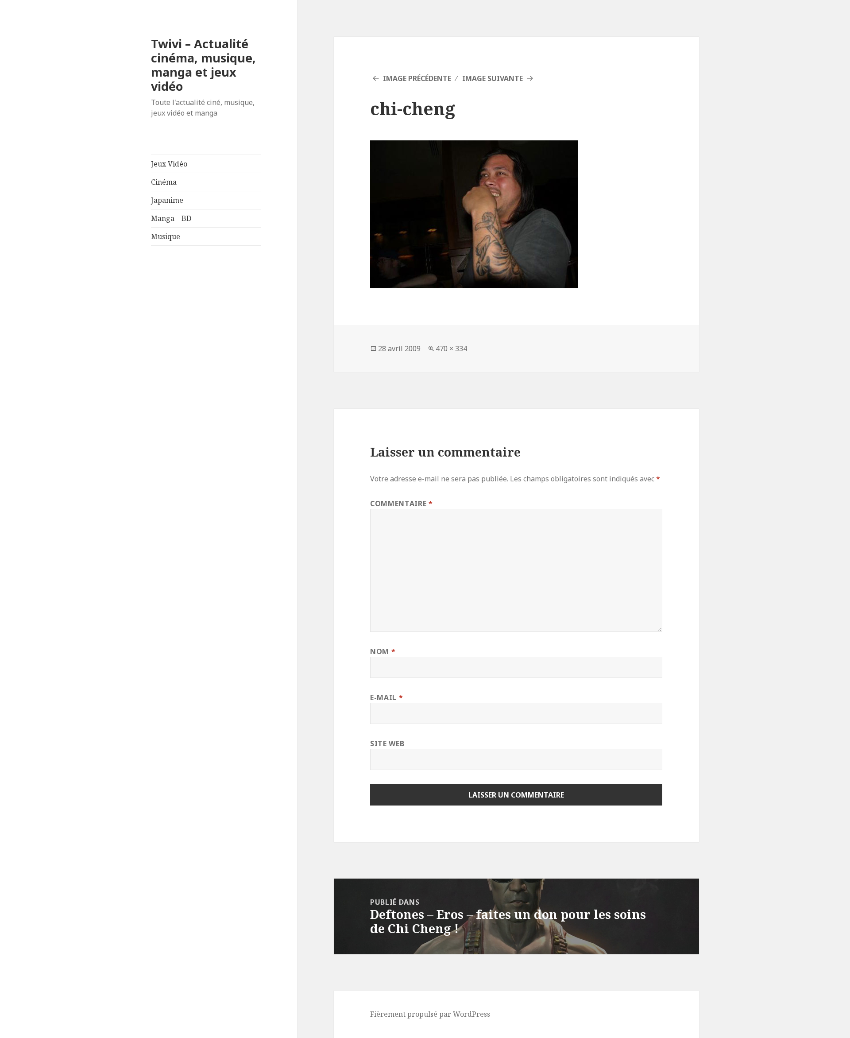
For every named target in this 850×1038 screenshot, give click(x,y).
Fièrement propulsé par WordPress (430, 1014)
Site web (387, 743)
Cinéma (164, 182)
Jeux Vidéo (169, 164)
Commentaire (401, 503)
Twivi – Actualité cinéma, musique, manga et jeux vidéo (203, 64)
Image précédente (417, 78)
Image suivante (492, 78)
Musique (165, 236)
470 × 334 (451, 348)
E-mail (386, 697)
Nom (382, 651)
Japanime (167, 200)
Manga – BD (171, 218)
